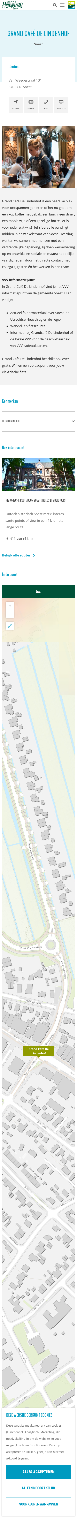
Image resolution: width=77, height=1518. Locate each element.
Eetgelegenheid (11, 421)
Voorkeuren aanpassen (38, 1504)
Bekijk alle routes (16, 555)
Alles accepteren (39, 1472)
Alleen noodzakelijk (38, 1488)
